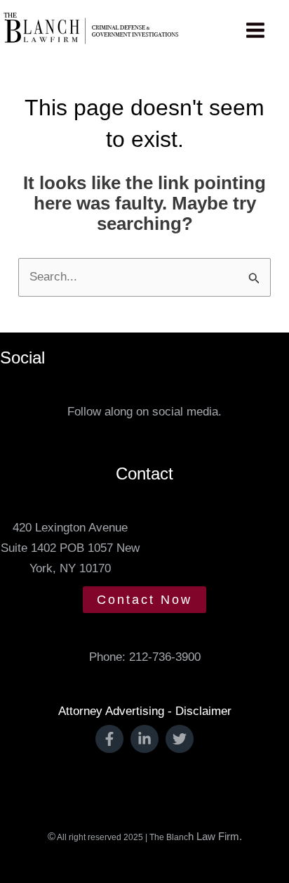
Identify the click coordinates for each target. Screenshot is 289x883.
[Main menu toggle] (256, 30)
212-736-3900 (165, 657)
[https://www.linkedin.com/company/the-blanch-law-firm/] (144, 739)
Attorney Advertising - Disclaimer (144, 711)
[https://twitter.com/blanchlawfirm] (180, 739)
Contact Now (144, 600)
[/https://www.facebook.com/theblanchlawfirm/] (109, 739)
